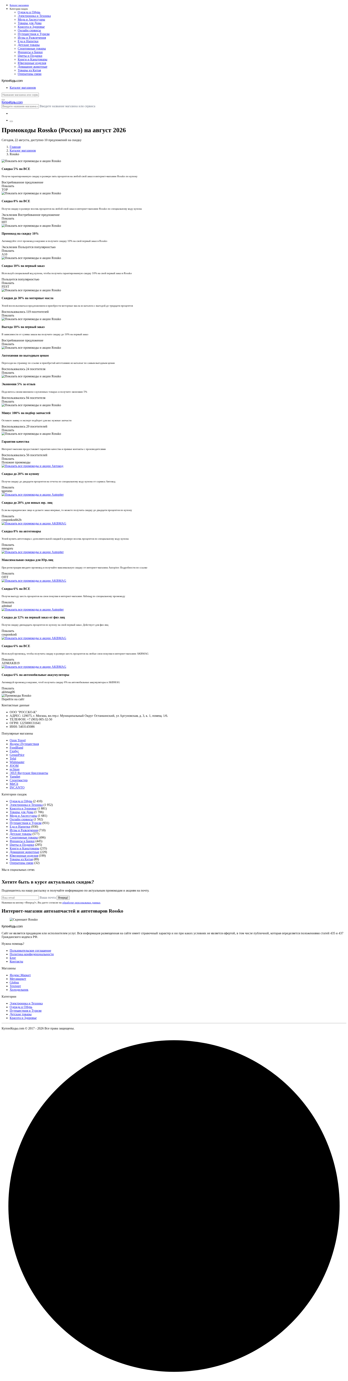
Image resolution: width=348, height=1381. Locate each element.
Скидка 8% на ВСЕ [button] (16, 201)
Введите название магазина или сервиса (67, 106)
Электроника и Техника (34, 16)
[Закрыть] (3, 99)
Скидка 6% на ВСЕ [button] (16, 588)
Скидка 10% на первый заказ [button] (23, 265)
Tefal (13, 758)
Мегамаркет (18, 978)
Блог (13, 958)
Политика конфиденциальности (32, 954)
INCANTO (17, 787)
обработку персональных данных (81, 902)
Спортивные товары (32, 48)
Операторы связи (29, 74)
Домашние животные (32, 66)
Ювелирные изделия (32, 63)
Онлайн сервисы (29, 30)
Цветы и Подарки (30, 55)
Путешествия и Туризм (34, 34)
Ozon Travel (18, 740)
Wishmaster (17, 762)
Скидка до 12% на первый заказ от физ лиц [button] (33, 617)
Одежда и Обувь (29, 12)
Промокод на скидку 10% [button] (20, 233)
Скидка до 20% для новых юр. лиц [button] (27, 502)
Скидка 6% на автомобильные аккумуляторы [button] (35, 674)
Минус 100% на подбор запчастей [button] (26, 413)
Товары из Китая (29, 70)
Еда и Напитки (28, 41)
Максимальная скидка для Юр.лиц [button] (27, 560)
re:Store (15, 769)
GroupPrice (17, 755)
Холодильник (19, 989)
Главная (15, 147)
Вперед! (63, 897)
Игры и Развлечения (32, 37)
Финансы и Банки (30, 52)
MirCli (14, 784)
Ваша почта (48, 897)
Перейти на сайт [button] (13, 699)
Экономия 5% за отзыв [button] (18, 384)
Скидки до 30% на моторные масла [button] (27, 298)
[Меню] (11, 121)
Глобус (14, 751)
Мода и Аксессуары (31, 19)
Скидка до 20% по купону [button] (20, 474)
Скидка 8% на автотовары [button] (21, 531)
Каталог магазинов (23, 150)
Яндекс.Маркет (20, 975)
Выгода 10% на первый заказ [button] (23, 327)
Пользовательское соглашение (30, 950)
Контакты (16, 961)
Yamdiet (15, 776)
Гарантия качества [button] (15, 441)
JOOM (14, 765)
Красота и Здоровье (31, 26)
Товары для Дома (29, 23)
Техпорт (15, 986)
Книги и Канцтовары (32, 59)
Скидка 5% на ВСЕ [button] (16, 169)
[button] (178, 8)
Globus (14, 982)
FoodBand (16, 747)
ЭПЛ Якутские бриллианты (29, 773)
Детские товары (29, 45)
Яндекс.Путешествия (24, 744)
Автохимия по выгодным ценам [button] (25, 355)
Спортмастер (19, 780)
